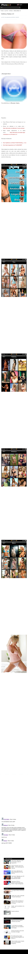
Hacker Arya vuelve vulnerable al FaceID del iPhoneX (17, 896)
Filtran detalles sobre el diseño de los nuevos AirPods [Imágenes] (17, 942)
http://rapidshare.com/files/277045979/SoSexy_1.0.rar (14, 142)
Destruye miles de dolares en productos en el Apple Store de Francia (17, 902)
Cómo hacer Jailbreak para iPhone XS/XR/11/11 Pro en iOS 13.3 (17, 872)
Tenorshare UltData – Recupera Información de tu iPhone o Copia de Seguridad (17, 882)
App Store (6, 10)
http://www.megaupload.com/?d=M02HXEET (12, 145)
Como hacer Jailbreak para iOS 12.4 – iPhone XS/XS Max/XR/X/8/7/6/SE (17, 877)
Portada (2, 10)
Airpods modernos (15, 911)
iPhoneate (6, 5)
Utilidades (11, 10)
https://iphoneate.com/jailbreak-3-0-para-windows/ (14, 128)
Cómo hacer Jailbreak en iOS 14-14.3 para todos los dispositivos (17, 861)
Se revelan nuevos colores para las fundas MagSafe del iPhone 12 (17, 937)
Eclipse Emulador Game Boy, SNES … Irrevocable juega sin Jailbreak (17, 867)
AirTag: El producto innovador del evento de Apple (17, 931)
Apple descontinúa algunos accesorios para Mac (16, 921)
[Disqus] (14, 796)
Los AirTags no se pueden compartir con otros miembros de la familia (17, 926)
